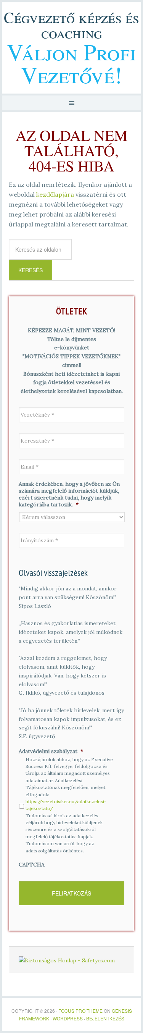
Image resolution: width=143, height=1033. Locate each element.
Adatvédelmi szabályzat (51, 751)
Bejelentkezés (105, 1018)
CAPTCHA (32, 864)
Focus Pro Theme (80, 1010)
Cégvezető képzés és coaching (71, 24)
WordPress (68, 1018)
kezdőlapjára (55, 194)
